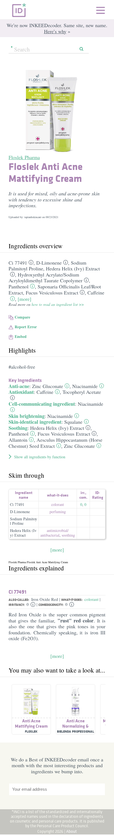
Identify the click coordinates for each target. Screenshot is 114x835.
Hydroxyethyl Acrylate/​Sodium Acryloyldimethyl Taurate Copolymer (45, 277)
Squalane (73, 421)
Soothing (18, 427)
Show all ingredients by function (39, 456)
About (71, 831)
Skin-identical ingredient (35, 421)
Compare (22, 317)
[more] (24, 299)
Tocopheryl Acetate (82, 392)
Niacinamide (85, 386)
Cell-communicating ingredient (42, 403)
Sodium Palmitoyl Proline (23, 521)
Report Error (26, 327)
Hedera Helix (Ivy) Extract (73, 268)
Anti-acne (19, 386)
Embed (21, 336)
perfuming (58, 511)
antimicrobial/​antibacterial (54, 533)
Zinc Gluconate (47, 386)
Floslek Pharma (24, 157)
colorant (57, 504)
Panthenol (18, 286)
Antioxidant (21, 391)
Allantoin (18, 439)
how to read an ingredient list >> (58, 304)
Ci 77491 (18, 262)
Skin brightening (27, 416)
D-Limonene (49, 262)
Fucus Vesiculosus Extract (52, 292)
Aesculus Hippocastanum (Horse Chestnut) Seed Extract (55, 442)
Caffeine (95, 292)
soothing (68, 535)
